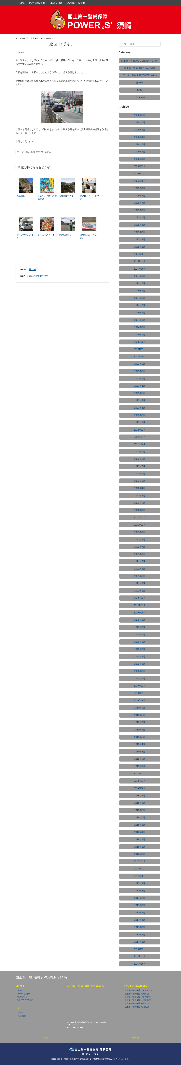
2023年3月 (139, 408)
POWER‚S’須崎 (37, 3)
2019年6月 (139, 729)
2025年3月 (139, 232)
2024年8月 (139, 283)
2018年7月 (139, 810)
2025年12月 (140, 166)
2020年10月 (140, 612)
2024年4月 (139, 312)
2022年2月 (139, 503)
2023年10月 (140, 356)
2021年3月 (139, 576)
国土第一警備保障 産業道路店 (137, 1003)
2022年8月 (139, 459)
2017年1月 (139, 942)
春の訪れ (21, 196)
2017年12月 (140, 861)
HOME (21, 3)
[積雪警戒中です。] (68, 180)
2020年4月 (139, 656)
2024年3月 (139, 320)
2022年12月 (140, 430)
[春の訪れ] (26, 180)
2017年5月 (139, 912)
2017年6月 (139, 905)
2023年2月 (139, 415)
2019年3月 (139, 751)
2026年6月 (139, 129)
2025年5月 (139, 217)
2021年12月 (140, 517)
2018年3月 (139, 839)
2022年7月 (139, 466)
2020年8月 (139, 627)
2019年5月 (139, 737)
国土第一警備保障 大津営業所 (137, 1000)
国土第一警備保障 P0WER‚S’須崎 (34, 152)
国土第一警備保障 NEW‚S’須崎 (139, 68)
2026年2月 (139, 151)
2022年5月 (139, 481)
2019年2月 (139, 759)
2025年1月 (139, 247)
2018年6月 (139, 817)
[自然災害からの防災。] (89, 218)
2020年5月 (139, 649)
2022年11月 (140, 437)
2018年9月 (139, 795)
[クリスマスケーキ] (47, 218)
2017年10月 (140, 876)
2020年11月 (140, 605)
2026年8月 (139, 115)
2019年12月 (140, 686)
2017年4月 (139, 920)
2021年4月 (139, 569)
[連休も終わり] (68, 218)
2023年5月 (139, 393)
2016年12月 (140, 949)
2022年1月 (139, 510)
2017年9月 (139, 883)
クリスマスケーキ (46, 235)
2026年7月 (139, 122)
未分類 (139, 82)
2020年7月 (139, 634)
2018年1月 (139, 854)
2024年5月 (139, 305)
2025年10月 (140, 181)
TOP (45, 1037)
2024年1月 (139, 334)
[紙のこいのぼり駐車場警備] (47, 180)
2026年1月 (139, 159)
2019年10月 (140, 700)
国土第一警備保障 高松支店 (136, 1007)
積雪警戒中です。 (67, 196)
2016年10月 (140, 964)
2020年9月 (139, 620)
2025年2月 (139, 239)
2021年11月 (140, 525)
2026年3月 (139, 144)
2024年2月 (139, 327)
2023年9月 (139, 364)
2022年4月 (139, 488)
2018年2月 (139, 847)
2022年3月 (139, 495)
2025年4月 (139, 225)
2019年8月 (139, 715)
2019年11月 (140, 693)
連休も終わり (65, 235)
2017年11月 (140, 868)
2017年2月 (139, 934)
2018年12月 (140, 773)
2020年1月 (139, 678)
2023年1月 (139, 422)
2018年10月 (140, 788)
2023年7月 (139, 378)
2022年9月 (139, 451)
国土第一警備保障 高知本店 (136, 994)
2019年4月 (139, 744)
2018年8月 (139, 803)
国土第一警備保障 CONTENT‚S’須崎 (139, 61)
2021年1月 (139, 591)
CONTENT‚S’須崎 (76, 3)
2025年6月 (139, 210)
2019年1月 (139, 766)
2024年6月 (139, 298)
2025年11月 (140, 173)
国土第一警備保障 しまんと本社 (138, 990)
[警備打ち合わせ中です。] (89, 180)
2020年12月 (140, 598)
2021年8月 (139, 539)
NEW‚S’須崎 (55, 3)
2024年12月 (140, 254)
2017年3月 (139, 927)
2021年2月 (139, 583)
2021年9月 (139, 532)
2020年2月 (139, 671)
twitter (140, 90)
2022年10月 (140, 444)
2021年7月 (139, 547)
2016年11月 (140, 956)
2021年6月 (139, 554)
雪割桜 (32, 269)
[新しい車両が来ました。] (26, 218)
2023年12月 (140, 342)
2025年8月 (139, 195)
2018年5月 (139, 825)
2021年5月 (139, 561)
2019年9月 (139, 708)
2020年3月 (139, 664)
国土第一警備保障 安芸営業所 (137, 997)
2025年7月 (139, 203)
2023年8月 (139, 371)
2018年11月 (140, 781)
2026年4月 (139, 137)
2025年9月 (139, 188)
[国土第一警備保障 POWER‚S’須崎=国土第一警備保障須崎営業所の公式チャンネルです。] (90, 13)
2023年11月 (140, 349)
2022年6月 (139, 473)
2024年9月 (139, 276)
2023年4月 (139, 400)
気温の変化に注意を (39, 276)
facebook (140, 97)
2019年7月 (139, 722)
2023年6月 (139, 386)
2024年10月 (140, 269)
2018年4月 (139, 832)
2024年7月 (139, 290)
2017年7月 (139, 898)
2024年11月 (140, 261)
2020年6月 (139, 642)
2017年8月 (139, 890)
